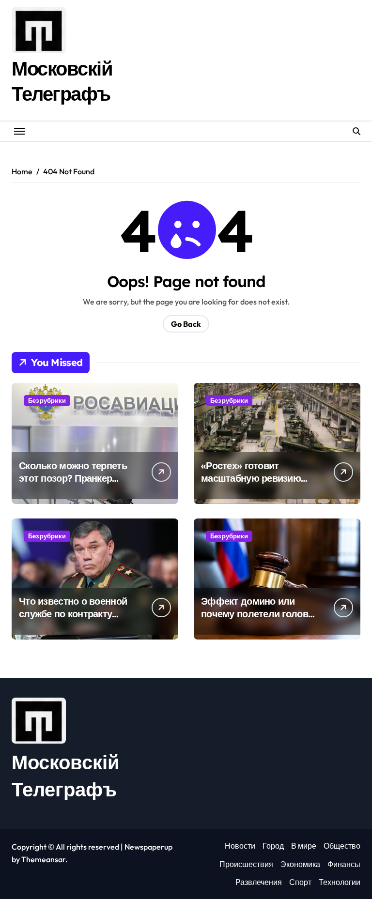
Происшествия (246, 864)
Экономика (300, 864)
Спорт (300, 882)
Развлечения (258, 882)
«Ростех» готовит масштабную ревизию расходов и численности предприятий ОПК (256, 484)
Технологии (339, 882)
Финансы (343, 864)
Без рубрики (47, 400)
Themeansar (43, 859)
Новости (240, 846)
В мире (303, 846)
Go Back (186, 324)
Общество (342, 846)
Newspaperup (148, 847)
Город (273, 846)
